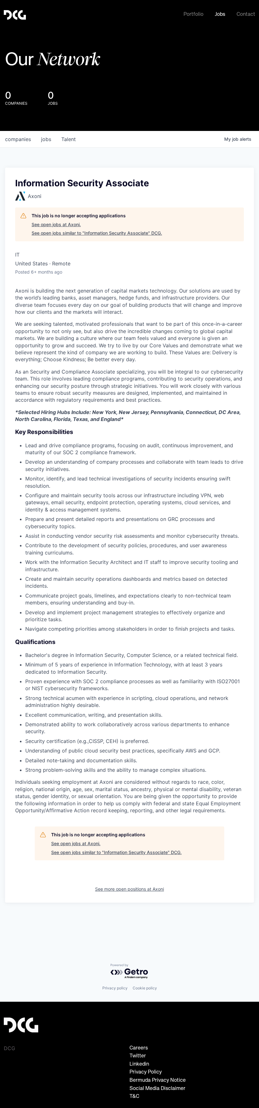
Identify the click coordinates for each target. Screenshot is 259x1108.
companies (18, 139)
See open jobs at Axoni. (56, 224)
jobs (46, 139)
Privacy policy (115, 988)
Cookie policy (145, 988)
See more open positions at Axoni (129, 889)
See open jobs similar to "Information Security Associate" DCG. (97, 233)
